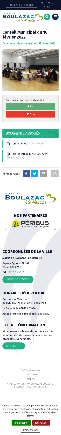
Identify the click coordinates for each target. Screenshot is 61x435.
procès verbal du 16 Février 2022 (28, 155)
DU (48, 6)
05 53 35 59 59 (16, 272)
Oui (32, 106)
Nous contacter (18, 279)
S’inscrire (13, 346)
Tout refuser (41, 422)
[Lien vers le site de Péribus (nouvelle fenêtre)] (30, 224)
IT (41, 6)
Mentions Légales (30, 370)
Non (32, 114)
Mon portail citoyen (21, 5)
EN (49, 3)
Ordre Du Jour (28, 143)
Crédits (31, 379)
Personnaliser (30, 429)
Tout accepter (21, 422)
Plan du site (30, 374)
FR (42, 3)
